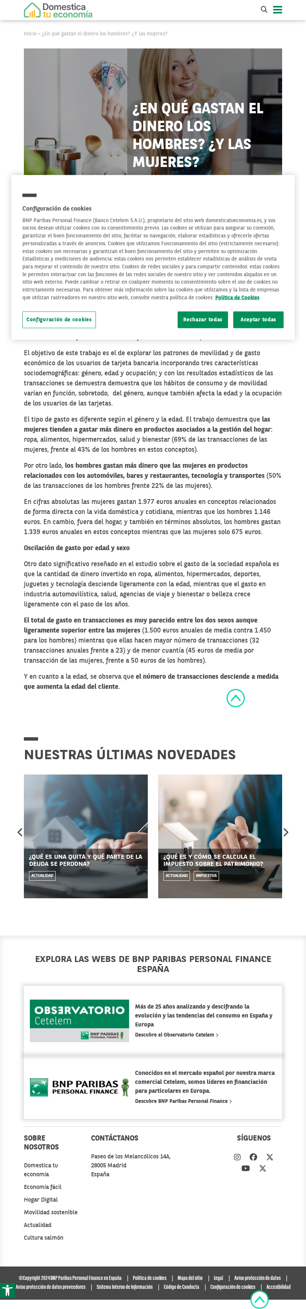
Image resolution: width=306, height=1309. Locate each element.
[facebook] (253, 1158)
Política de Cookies (237, 297)
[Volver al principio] (236, 697)
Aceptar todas (258, 319)
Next (285, 832)
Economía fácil (43, 1187)
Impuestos (206, 876)
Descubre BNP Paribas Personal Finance (182, 1101)
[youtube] (245, 1169)
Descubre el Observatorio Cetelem (175, 1035)
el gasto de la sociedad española (224, 564)
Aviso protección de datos (257, 1278)
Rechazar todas (202, 319)
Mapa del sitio (190, 1278)
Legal (218, 1278)
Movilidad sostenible (51, 1213)
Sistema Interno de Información (125, 1287)
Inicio (30, 34)
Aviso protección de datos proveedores (50, 1287)
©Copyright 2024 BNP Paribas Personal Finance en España (70, 1278)
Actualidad (42, 876)
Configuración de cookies (59, 319)
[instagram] (237, 1158)
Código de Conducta (181, 1287)
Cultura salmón (43, 1238)
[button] (7, 1290)
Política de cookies (149, 1278)
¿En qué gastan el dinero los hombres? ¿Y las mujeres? (105, 34)
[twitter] (270, 1158)
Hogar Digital (41, 1200)
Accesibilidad (278, 1287)
